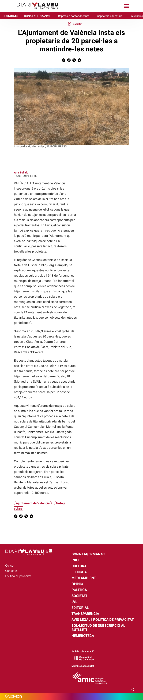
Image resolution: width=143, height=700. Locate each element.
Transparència (85, 614)
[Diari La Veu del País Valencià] (30, 10)
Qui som (10, 565)
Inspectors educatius (109, 16)
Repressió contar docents (73, 16)
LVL (74, 602)
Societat (77, 24)
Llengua (79, 572)
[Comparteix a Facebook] (69, 60)
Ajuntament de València (33, 503)
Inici (75, 560)
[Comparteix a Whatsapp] (74, 60)
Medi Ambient (84, 578)
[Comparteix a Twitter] (63, 60)
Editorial (80, 608)
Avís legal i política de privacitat (103, 619)
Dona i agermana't (88, 554)
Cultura (79, 566)
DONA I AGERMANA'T (37, 16)
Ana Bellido (21, 172)
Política (79, 590)
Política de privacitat (18, 576)
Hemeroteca (83, 636)
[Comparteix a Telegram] (79, 60)
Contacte (11, 571)
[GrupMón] (71, 696)
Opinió (77, 584)
